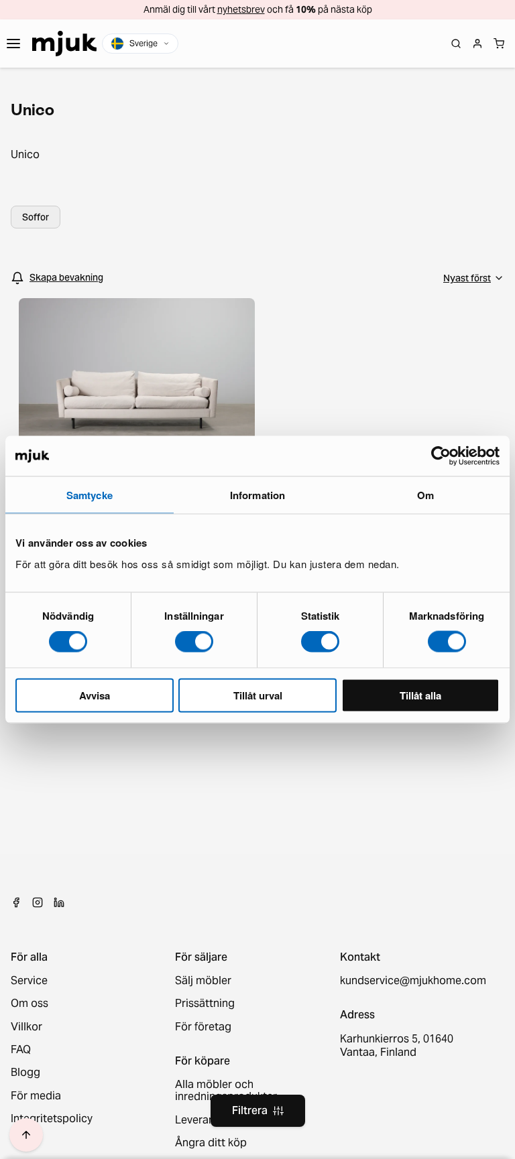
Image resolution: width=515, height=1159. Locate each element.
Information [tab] (257, 495)
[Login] (477, 43)
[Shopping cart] (499, 43)
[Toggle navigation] (13, 44)
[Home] (64, 43)
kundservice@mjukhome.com (411, 981)
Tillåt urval (257, 694)
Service (29, 981)
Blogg (25, 1073)
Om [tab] (425, 495)
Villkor (26, 1027)
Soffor (35, 217)
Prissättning (205, 1004)
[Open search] (456, 43)
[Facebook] (16, 902)
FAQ (21, 1050)
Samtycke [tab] (89, 495)
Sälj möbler (203, 981)
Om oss (29, 1004)
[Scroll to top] (26, 1135)
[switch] (194, 642)
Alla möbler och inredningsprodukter (226, 1091)
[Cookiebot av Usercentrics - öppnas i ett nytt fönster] (441, 456)
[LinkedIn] (59, 902)
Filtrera (250, 1110)
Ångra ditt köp (211, 1143)
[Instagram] (37, 902)
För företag (203, 1027)
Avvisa (94, 694)
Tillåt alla (420, 694)
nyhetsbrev (241, 9)
